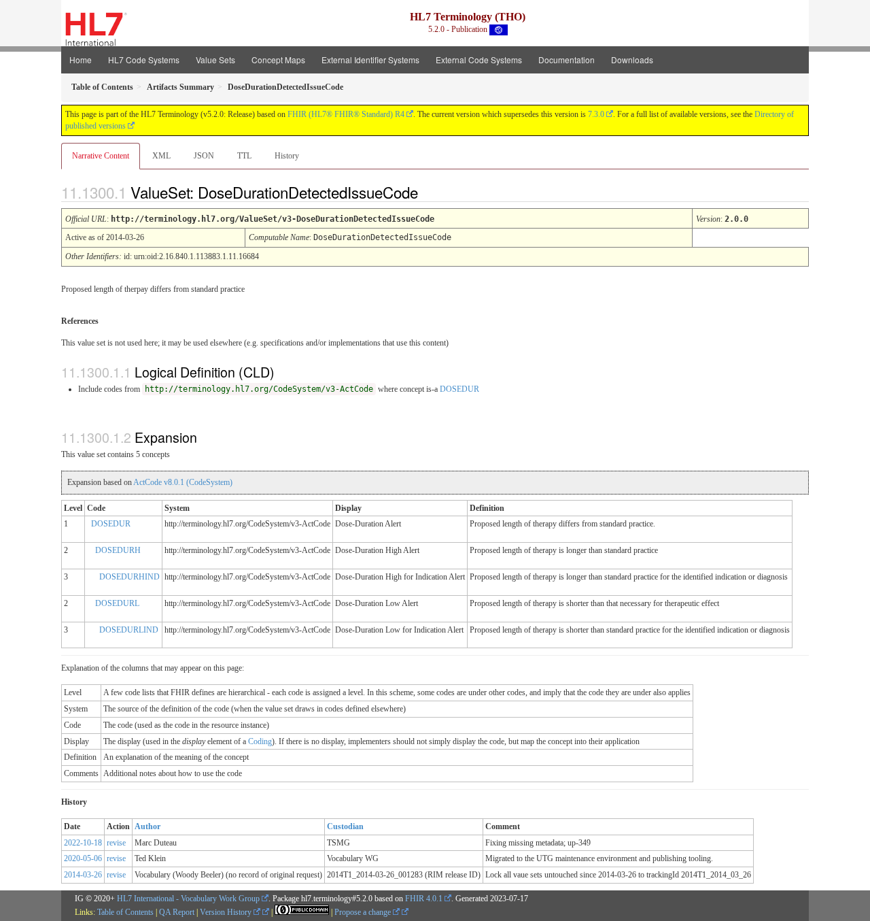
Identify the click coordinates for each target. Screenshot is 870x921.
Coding (260, 741)
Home (80, 59)
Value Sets (215, 59)
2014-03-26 (83, 875)
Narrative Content (100, 156)
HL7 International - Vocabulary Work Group (188, 898)
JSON (204, 156)
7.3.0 (596, 114)
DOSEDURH (118, 550)
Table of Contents (125, 912)
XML (161, 156)
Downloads (632, 59)
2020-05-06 (83, 858)
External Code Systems (479, 59)
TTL (244, 156)
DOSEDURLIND (128, 630)
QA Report (176, 912)
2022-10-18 (83, 843)
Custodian (345, 826)
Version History (227, 912)
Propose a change (363, 912)
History (287, 156)
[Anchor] (429, 191)
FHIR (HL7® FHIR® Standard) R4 (346, 114)
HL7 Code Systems (143, 59)
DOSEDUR (459, 389)
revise (116, 843)
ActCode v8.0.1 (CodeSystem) (182, 482)
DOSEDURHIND (129, 577)
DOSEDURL (117, 603)
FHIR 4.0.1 (423, 898)
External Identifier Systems (370, 59)
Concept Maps (278, 59)
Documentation (566, 59)
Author (147, 826)
